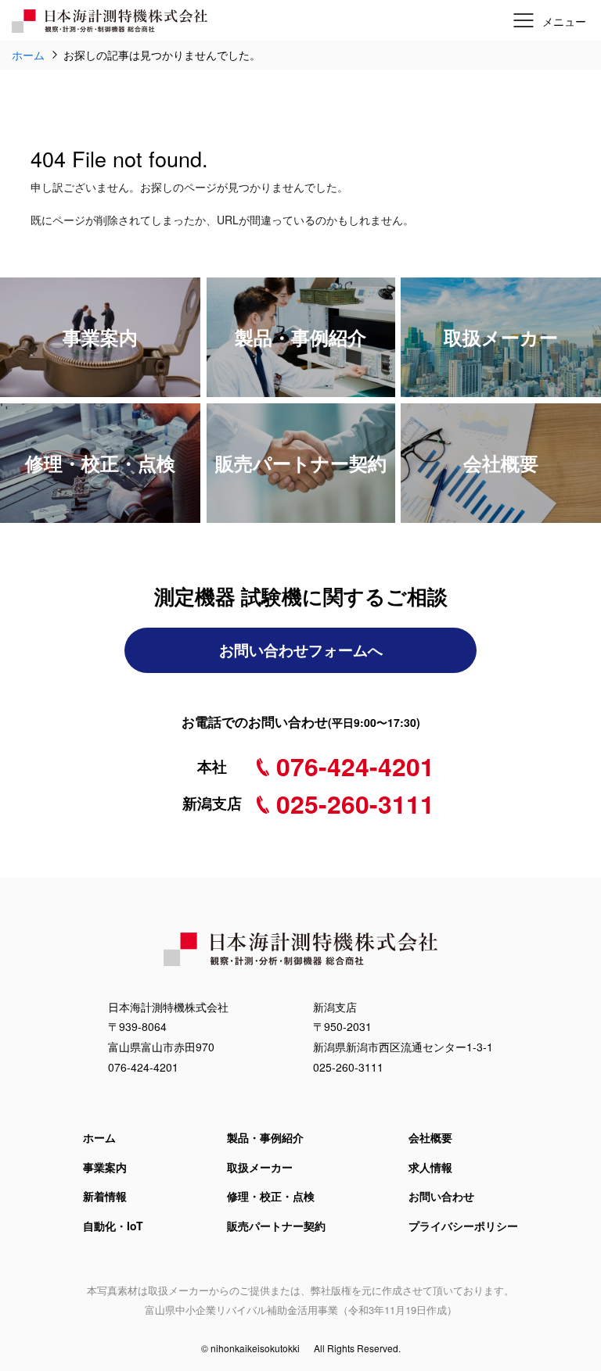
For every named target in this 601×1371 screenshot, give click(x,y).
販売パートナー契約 (276, 1225)
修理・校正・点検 (271, 1196)
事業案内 (105, 1167)
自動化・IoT (113, 1225)
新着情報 (105, 1196)
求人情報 (430, 1167)
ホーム (99, 1137)
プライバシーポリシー (463, 1225)
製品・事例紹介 (265, 1137)
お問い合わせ (441, 1196)
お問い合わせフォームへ (301, 649)
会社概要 (430, 1137)
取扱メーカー (260, 1167)
